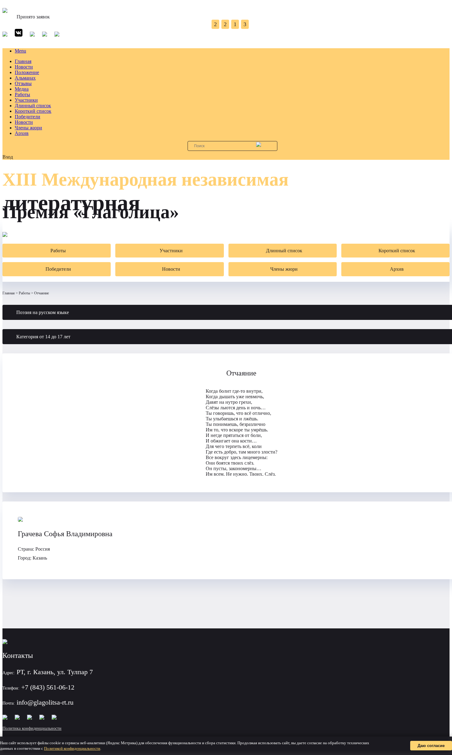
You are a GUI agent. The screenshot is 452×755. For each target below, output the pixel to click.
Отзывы (23, 83)
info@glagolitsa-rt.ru (45, 702)
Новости (24, 66)
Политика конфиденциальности (31, 728)
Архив (22, 133)
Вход (7, 156)
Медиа (22, 89)
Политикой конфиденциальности (72, 748)
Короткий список (33, 111)
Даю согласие (431, 745)
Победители (27, 116)
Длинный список (33, 105)
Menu (20, 50)
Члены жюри (28, 127)
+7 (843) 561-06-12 (47, 687)
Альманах (25, 78)
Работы (22, 94)
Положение (27, 72)
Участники (26, 100)
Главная (23, 61)
